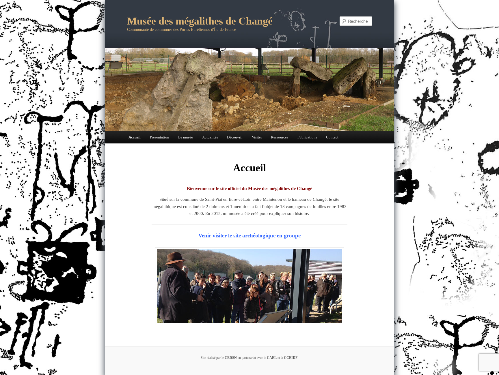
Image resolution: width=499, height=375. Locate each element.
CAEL (272, 358)
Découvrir (235, 137)
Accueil (135, 137)
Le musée (185, 137)
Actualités (210, 137)
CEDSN (231, 358)
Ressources (279, 137)
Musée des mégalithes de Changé (200, 21)
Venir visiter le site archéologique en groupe (249, 235)
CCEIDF (290, 358)
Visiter (257, 137)
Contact (332, 137)
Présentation (159, 137)
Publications (307, 137)
